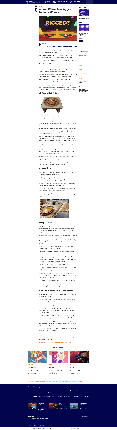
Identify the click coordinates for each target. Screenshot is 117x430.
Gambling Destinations (83, 403)
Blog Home (45, 2)
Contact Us (79, 416)
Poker (67, 1)
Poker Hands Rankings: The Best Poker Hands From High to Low (83, 34)
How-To (52, 364)
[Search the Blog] (84, 2)
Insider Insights (54, 2)
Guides (48, 1)
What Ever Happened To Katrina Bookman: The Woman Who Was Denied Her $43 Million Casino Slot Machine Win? (42, 407)
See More (80, 40)
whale (61, 89)
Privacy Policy (36, 425)
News (75, 1)
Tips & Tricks (71, 2)
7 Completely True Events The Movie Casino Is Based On (59, 391)
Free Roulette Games (37, 381)
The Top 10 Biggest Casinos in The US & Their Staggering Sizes (84, 406)
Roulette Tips (80, 381)
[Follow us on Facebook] (83, 2)
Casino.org (78, 428)
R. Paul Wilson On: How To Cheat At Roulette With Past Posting (55, 342)
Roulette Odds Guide (67, 381)
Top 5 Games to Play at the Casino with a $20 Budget (63, 406)
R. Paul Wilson (44, 43)
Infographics (80, 69)
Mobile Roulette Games (60, 381)
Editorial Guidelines (85, 416)
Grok (68, 46)
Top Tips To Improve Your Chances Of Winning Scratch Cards (38, 391)
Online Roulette (30, 381)
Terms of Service (30, 425)
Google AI (74, 46)
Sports (59, 1)
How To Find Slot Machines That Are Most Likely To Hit (80, 391)
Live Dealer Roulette (44, 381)
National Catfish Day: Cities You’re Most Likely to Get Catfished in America (83, 90)
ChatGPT (56, 46)
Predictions (63, 1)
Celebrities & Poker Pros (41, 403)
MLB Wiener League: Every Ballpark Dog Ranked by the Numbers (83, 81)
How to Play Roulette (52, 381)
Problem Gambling (41, 425)
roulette (59, 71)
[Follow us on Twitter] (82, 2)
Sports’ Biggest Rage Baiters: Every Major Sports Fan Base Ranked (83, 52)
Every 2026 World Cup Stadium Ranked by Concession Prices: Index (83, 72)
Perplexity (62, 46)
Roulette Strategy (74, 381)
